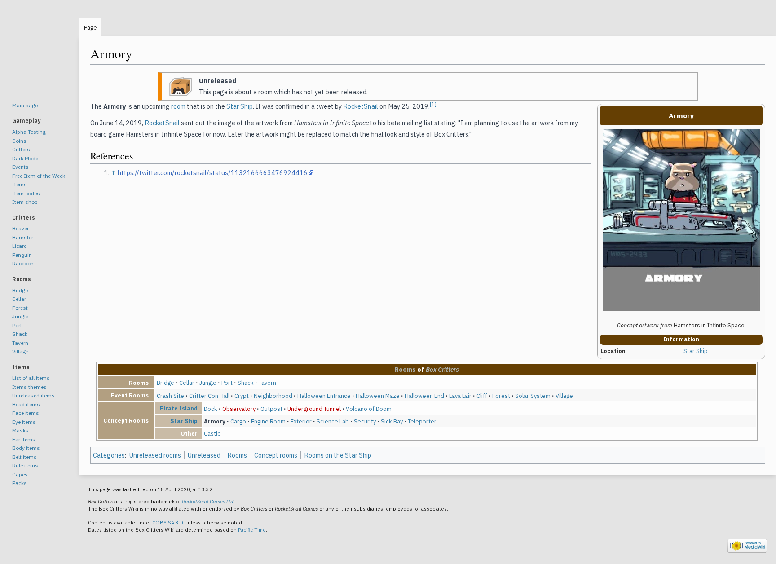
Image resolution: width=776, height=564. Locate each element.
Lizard (19, 245)
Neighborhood (273, 395)
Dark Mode (25, 158)
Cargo (238, 421)
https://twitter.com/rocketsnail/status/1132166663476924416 (213, 172)
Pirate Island (179, 408)
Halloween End (424, 395)
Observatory (239, 408)
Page (90, 27)
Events (20, 166)
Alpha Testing (29, 131)
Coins (19, 140)
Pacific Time (252, 530)
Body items (26, 448)
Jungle (207, 382)
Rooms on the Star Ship (337, 455)
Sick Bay (392, 421)
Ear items (23, 439)
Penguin (22, 254)
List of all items (31, 378)
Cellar (186, 382)
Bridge (165, 382)
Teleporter (422, 421)
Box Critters (442, 370)
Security (365, 421)
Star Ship (695, 351)
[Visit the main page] (39, 54)
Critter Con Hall (209, 395)
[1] (433, 104)
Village (564, 395)
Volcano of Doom (369, 408)
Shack (246, 382)
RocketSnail (360, 106)
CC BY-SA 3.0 (167, 523)
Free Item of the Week (38, 175)
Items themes (29, 386)
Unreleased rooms (155, 455)
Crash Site (170, 395)
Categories (109, 455)
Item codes (26, 193)
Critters (21, 149)
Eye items (24, 422)
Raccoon (23, 263)
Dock (210, 408)
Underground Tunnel (314, 408)
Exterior (301, 421)
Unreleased (204, 455)
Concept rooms (275, 455)
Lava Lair (460, 395)
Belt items (24, 457)
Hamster (22, 237)
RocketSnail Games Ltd (208, 501)
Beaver (20, 228)
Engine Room (268, 421)
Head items (26, 404)
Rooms (405, 370)
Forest (501, 395)
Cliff (481, 395)
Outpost (271, 408)
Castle (212, 433)
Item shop (25, 201)
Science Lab (333, 421)
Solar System (533, 395)
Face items (25, 413)
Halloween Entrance (324, 395)
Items (19, 184)
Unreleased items (33, 395)
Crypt (241, 395)
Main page (25, 105)
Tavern (267, 382)
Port (227, 382)
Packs (19, 483)
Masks (20, 430)
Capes (20, 474)
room (178, 106)
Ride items (25, 465)
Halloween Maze (378, 395)
